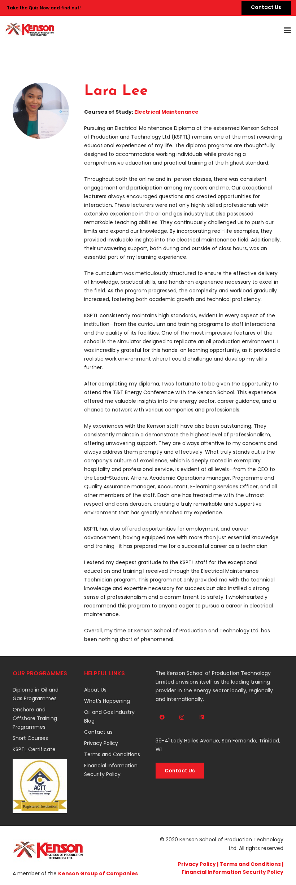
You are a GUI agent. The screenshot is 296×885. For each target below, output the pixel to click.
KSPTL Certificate (34, 749)
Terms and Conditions (112, 754)
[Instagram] (181, 717)
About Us (95, 689)
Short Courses (30, 738)
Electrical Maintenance (166, 111)
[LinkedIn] (201, 717)
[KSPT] (30, 30)
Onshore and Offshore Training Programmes (35, 718)
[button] (287, 30)
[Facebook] (162, 717)
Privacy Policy (101, 743)
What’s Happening (107, 701)
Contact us (98, 732)
